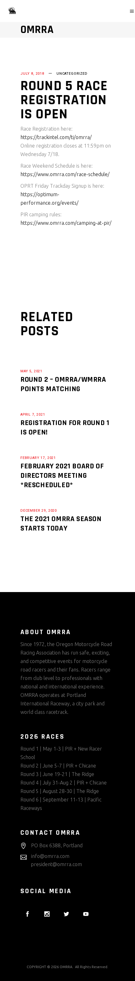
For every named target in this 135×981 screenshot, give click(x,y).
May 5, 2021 (31, 371)
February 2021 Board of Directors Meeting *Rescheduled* (62, 475)
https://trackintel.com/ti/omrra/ (56, 137)
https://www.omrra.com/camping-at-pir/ (65, 223)
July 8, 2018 (32, 73)
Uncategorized (72, 73)
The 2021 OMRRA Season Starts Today (61, 523)
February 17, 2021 (38, 458)
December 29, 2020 (38, 510)
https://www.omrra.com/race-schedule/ (65, 174)
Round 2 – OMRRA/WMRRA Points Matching (63, 384)
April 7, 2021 (32, 414)
